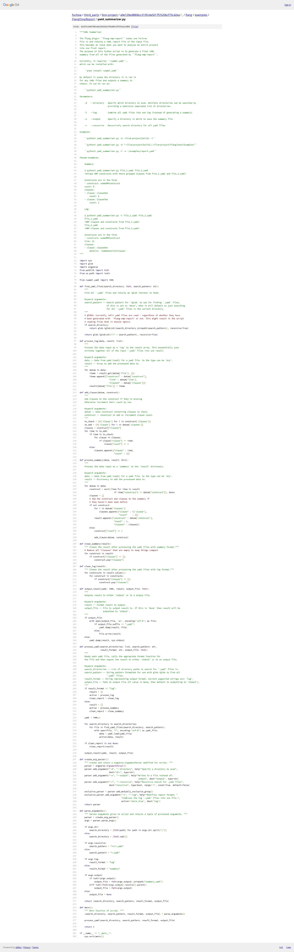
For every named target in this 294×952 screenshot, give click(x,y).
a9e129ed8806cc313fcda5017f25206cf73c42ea (150, 15)
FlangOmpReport (83, 19)
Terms (35, 947)
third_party (91, 15)
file (134, 26)
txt (281, 947)
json (288, 947)
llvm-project (110, 15)
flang (189, 15)
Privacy (26, 947)
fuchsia (76, 15)
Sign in (288, 4)
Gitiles (18, 947)
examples (201, 15)
